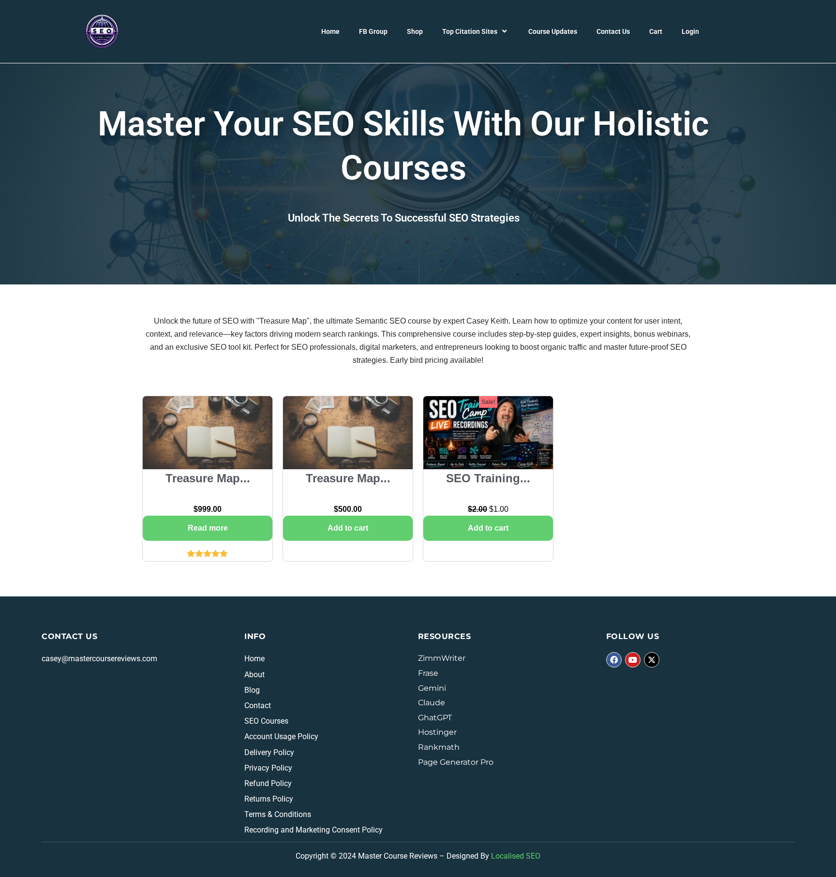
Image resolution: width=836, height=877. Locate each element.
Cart (655, 31)
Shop (415, 31)
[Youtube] (633, 660)
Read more (208, 528)
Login (690, 31)
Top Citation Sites (469, 31)
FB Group (373, 31)
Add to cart (348, 528)
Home (330, 31)
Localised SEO (515, 856)
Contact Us (613, 31)
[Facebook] (614, 660)
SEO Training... (488, 478)
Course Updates (552, 31)
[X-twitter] (651, 660)
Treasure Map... (207, 478)
